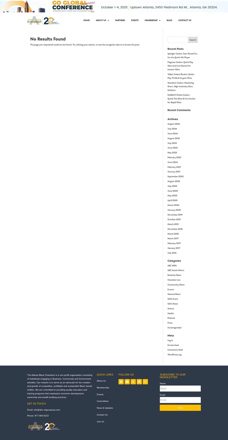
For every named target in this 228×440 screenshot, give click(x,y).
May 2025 (172, 152)
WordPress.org (174, 354)
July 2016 (172, 253)
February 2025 (174, 157)
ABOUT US (101, 20)
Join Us (100, 421)
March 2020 (173, 205)
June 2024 (173, 162)
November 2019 (175, 214)
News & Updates (105, 408)
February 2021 (174, 167)
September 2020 (176, 176)
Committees (103, 401)
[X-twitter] (133, 381)
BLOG (169, 20)
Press (170, 323)
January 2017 (174, 248)
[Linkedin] (139, 381)
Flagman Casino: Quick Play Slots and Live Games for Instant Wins (180, 66)
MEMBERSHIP (151, 20)
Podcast (171, 318)
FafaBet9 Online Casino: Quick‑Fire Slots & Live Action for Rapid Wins (181, 99)
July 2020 (172, 186)
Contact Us (102, 414)
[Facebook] (121, 381)
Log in (170, 340)
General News (174, 294)
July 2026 (172, 128)
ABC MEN (172, 265)
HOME (86, 20)
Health (171, 313)
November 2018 (175, 229)
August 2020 (174, 181)
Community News (176, 284)
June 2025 (173, 148)
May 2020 (172, 195)
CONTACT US (184, 20)
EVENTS (135, 20)
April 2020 (173, 200)
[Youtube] (127, 381)
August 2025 (174, 138)
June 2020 (173, 191)
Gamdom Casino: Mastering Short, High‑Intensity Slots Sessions (181, 87)
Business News (174, 275)
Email (162, 395)
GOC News (173, 303)
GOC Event (173, 299)
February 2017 (174, 243)
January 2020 (174, 210)
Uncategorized (174, 327)
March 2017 (173, 238)
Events (171, 289)
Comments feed (175, 350)
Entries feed (173, 345)
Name (163, 383)
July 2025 (172, 143)
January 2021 (174, 171)
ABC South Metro (176, 270)
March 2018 (173, 234)
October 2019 (174, 219)
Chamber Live (174, 280)
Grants (171, 308)
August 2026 (174, 124)
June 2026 (173, 133)
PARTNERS (120, 20)
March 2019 (173, 224)
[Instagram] (145, 381)
